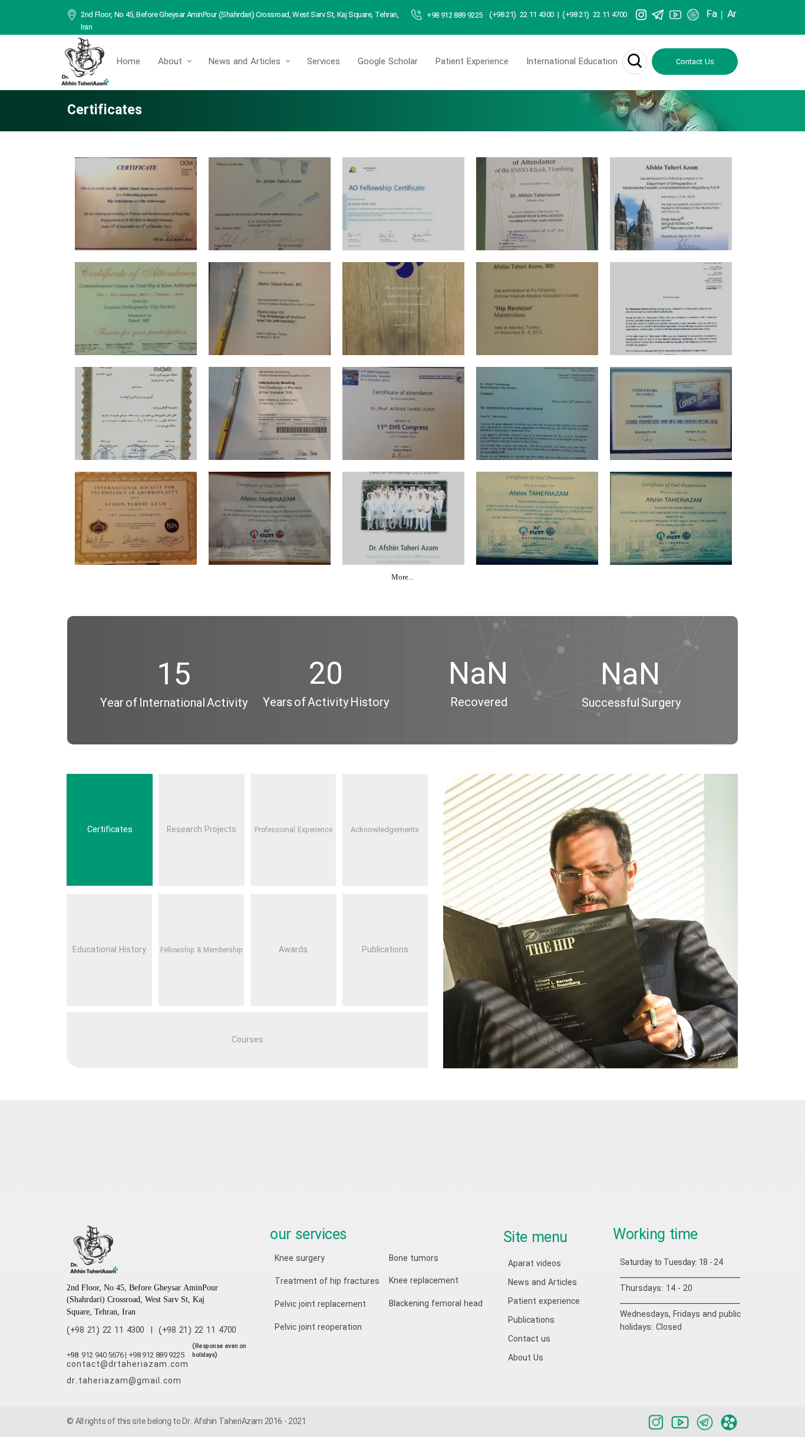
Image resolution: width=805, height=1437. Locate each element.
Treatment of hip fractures (314, 1281)
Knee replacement (423, 1280)
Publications (531, 1320)
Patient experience (544, 1301)
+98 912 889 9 (449, 15)
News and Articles (245, 62)
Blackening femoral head (428, 1303)
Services (323, 62)
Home (128, 62)
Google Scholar (388, 62)
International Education (572, 62)
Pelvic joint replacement (314, 1304)
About (170, 62)
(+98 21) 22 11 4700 (594, 15)
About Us (525, 1358)
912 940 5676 (102, 1355)
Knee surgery (300, 1258)
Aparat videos (534, 1263)
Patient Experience (472, 62)
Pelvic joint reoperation (314, 1327)
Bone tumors (413, 1258)
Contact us (529, 1339)
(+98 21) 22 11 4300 (521, 15)
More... (402, 577)
